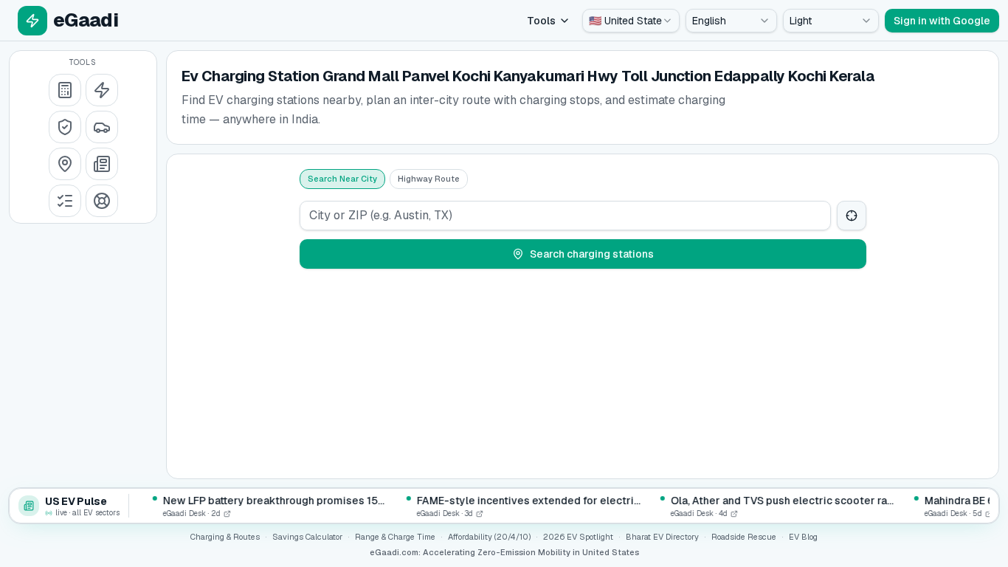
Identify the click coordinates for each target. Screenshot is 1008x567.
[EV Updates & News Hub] (102, 164)
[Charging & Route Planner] (65, 164)
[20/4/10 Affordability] (65, 127)
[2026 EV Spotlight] (102, 127)
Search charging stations (592, 254)
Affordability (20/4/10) (489, 537)
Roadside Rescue (743, 537)
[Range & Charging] (102, 90)
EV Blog (803, 537)
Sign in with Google (942, 20)
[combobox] (631, 20)
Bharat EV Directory (662, 537)
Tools (541, 20)
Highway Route (429, 178)
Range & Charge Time (395, 537)
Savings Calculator (307, 537)
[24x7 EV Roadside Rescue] (102, 201)
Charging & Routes (225, 537)
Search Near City (342, 178)
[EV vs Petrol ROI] (65, 90)
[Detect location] (851, 215)
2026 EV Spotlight (578, 537)
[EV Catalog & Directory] (65, 201)
